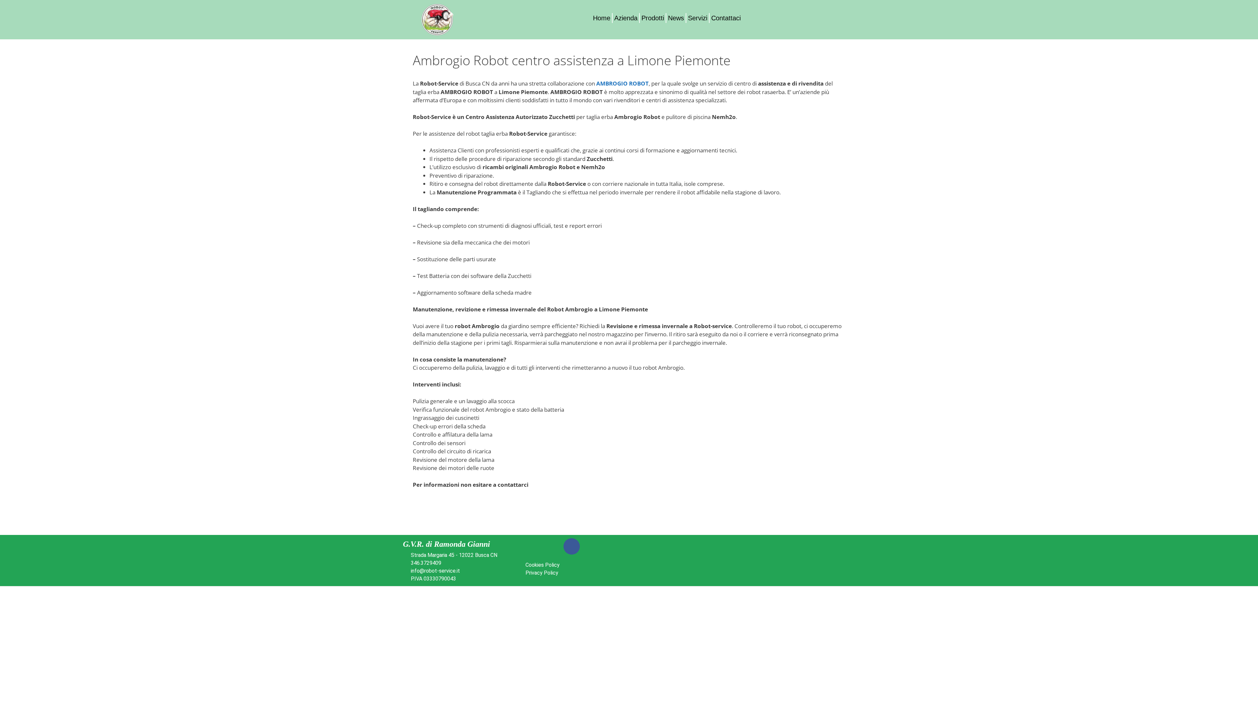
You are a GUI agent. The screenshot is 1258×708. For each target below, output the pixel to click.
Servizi (697, 18)
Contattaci (726, 18)
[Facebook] (571, 546)
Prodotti (652, 18)
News (676, 18)
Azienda (626, 18)
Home (601, 18)
